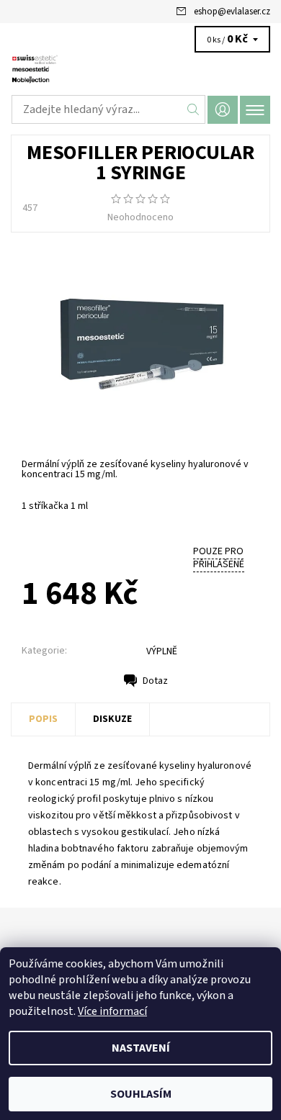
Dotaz (155, 681)
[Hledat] (193, 109)
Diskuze (112, 719)
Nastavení (141, 1048)
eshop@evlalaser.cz (232, 11)
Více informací (112, 1011)
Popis (43, 719)
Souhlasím (140, 1094)
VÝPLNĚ (161, 651)
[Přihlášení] (223, 110)
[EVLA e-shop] (140, 70)
